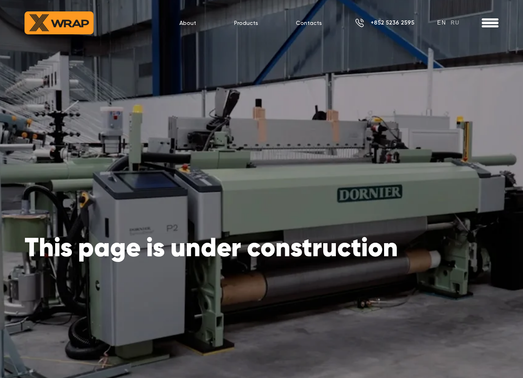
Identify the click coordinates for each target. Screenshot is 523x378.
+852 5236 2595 (392, 22)
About (187, 23)
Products (246, 23)
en (441, 23)
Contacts (309, 23)
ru (455, 23)
